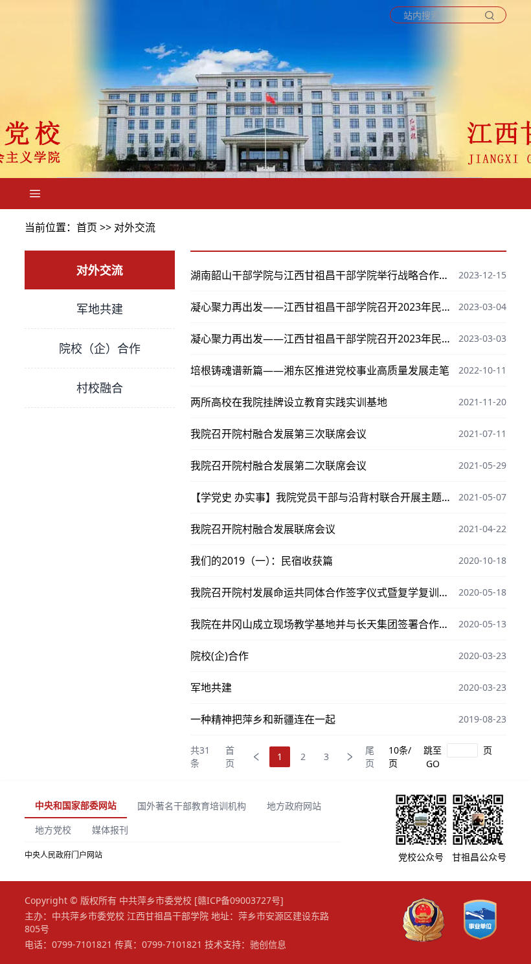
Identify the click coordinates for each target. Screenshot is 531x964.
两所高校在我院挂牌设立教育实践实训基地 (288, 402)
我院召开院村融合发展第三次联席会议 (278, 434)
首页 (229, 756)
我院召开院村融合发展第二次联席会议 (278, 465)
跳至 (433, 750)
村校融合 (99, 388)
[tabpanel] (183, 855)
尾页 (369, 756)
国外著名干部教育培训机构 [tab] (191, 806)
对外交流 (134, 227)
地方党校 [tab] (53, 830)
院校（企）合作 (100, 348)
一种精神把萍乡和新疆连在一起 (262, 719)
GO (433, 763)
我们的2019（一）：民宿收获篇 (261, 561)
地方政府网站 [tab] (294, 806)
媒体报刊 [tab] (110, 830)
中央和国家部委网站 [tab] (76, 805)
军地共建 (99, 309)
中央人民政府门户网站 (63, 854)
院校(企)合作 (219, 656)
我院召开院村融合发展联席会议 (262, 529)
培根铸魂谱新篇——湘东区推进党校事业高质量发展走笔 (319, 370)
